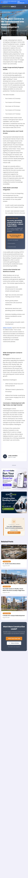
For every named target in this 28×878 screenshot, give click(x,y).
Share (5, 33)
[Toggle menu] (25, 6)
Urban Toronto (7, 328)
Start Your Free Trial (14, 638)
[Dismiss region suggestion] (26, 2)
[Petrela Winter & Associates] (14, 502)
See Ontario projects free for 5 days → (15, 235)
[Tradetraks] (14, 479)
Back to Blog (7, 12)
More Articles (15, 643)
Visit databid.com (20, 2)
